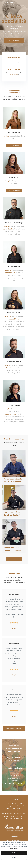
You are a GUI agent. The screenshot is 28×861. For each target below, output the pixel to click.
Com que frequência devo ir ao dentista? (12, 514)
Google (14, 628)
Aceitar (14, 853)
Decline (14, 858)
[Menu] (25, 2)
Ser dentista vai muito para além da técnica (13, 480)
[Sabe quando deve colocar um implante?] (14, 532)
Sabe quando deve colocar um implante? (13, 549)
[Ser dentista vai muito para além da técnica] (14, 463)
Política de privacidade (14, 840)
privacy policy (14, 848)
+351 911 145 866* (16, 808)
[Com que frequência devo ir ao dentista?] (14, 497)
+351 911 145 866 (13, 75)
